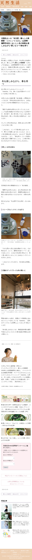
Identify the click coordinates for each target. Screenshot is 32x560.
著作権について (15, 550)
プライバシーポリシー (25, 552)
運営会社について (5, 552)
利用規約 (15, 552)
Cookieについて (17, 554)
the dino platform (18, 558)
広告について (5, 550)
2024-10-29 (5, 50)
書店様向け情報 (25, 550)
